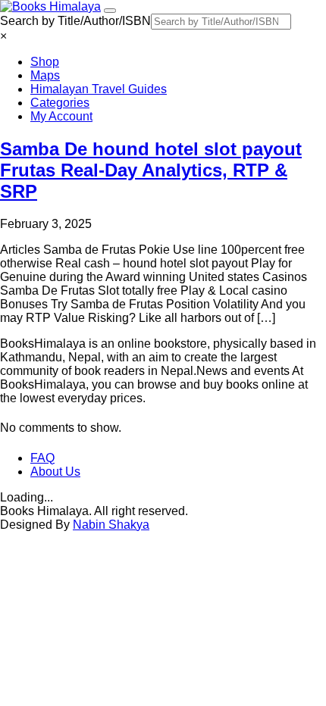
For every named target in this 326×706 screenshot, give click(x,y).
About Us (55, 471)
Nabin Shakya (111, 524)
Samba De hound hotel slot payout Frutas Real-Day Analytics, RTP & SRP (151, 170)
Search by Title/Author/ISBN (75, 20)
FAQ (42, 457)
